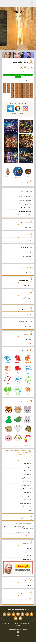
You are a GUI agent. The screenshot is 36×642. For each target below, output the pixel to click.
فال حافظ (29, 548)
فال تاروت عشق (27, 499)
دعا (30, 301)
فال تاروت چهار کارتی (26, 481)
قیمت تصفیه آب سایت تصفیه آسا (23, 523)
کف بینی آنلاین (28, 272)
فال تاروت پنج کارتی (26, 485)
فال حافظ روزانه (27, 552)
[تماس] (13, 614)
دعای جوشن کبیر (27, 298)
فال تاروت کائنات (27, 470)
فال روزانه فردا (27, 598)
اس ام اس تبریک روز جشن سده (24, 207)
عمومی (23, 182)
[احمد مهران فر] (29, 55)
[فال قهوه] (26, 141)
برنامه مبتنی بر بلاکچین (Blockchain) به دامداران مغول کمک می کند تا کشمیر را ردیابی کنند (18, 527)
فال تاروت (18, 11)
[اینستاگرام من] (18, 614)
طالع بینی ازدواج (27, 285)
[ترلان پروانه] (18, 55)
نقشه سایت (12, 629)
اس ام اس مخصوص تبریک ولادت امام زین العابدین (19, 214)
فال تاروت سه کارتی (26, 478)
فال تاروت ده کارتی (26, 496)
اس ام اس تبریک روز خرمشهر (24, 204)
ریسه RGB (28, 339)
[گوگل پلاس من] (4, 614)
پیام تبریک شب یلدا (26, 559)
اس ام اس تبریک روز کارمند (25, 211)
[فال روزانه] (11, 127)
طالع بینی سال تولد (27, 445)
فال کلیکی (29, 314)
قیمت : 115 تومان (18, 452)
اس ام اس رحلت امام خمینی (25, 200)
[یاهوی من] (31, 614)
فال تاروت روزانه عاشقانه (25, 503)
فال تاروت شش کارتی (26, 488)
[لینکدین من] (15, 618)
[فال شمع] (11, 141)
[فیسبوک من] (22, 614)
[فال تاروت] (26, 127)
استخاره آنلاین (28, 227)
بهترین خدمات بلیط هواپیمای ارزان (23, 532)
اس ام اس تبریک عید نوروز (25, 196)
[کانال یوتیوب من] (20, 618)
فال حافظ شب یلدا (27, 555)
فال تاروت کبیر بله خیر (20, 62)
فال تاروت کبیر (27, 467)
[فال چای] (26, 156)
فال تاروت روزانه (27, 463)
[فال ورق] (11, 156)
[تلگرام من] (27, 614)
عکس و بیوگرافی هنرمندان (25, 601)
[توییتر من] (9, 614)
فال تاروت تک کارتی (26, 474)
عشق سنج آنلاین (27, 326)
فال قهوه (29, 252)
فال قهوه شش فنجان (26, 260)
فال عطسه (29, 585)
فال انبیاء (29, 240)
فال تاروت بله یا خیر (26, 507)
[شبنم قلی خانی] (7, 55)
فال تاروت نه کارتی (27, 492)
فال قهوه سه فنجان (27, 256)
